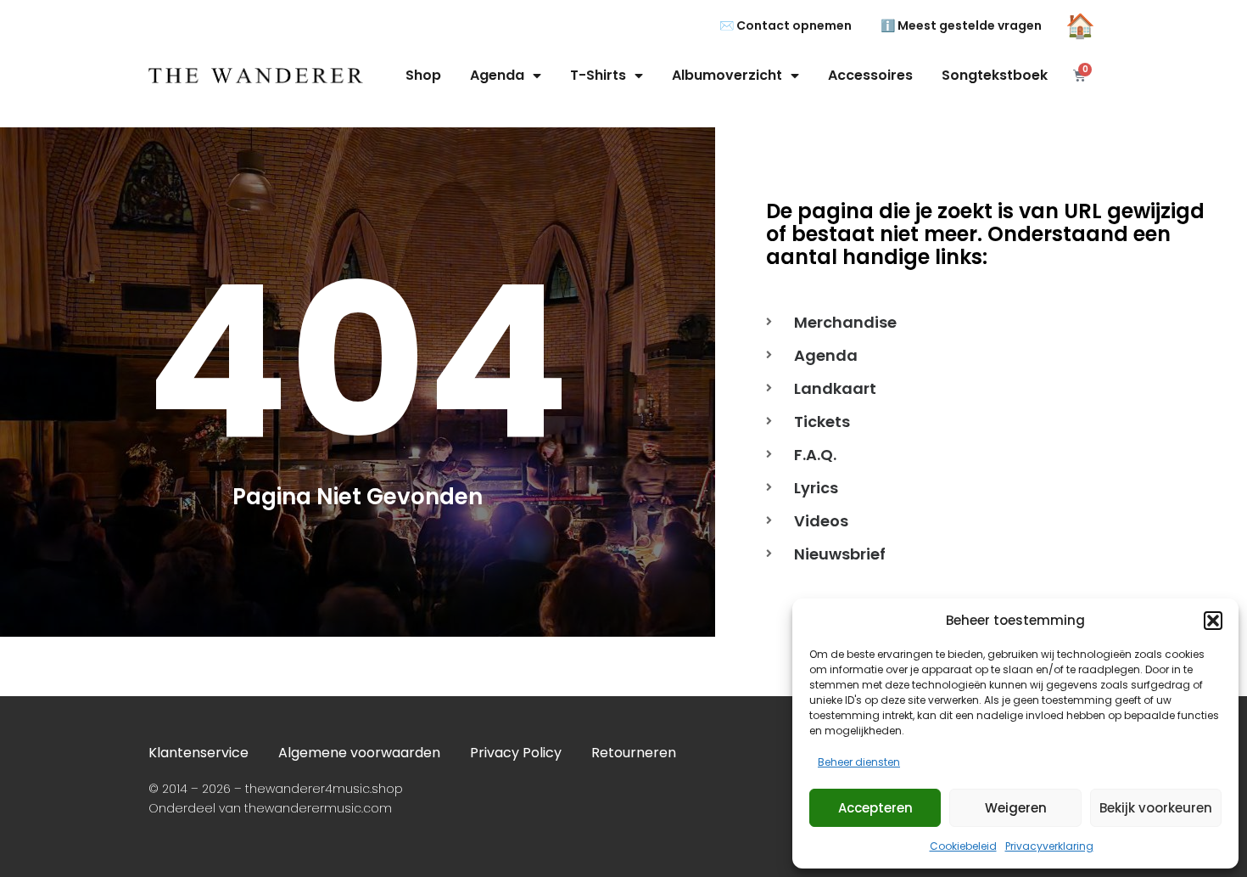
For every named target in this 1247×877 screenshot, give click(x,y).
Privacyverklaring (1049, 846)
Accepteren (875, 808)
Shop (423, 75)
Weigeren (1016, 808)
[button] (1213, 620)
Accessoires (870, 75)
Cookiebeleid (963, 846)
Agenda (497, 75)
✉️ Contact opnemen (785, 25)
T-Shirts (598, 75)
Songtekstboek (995, 75)
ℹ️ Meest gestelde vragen (961, 25)
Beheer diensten (859, 762)
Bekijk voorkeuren (1155, 808)
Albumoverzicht (727, 75)
